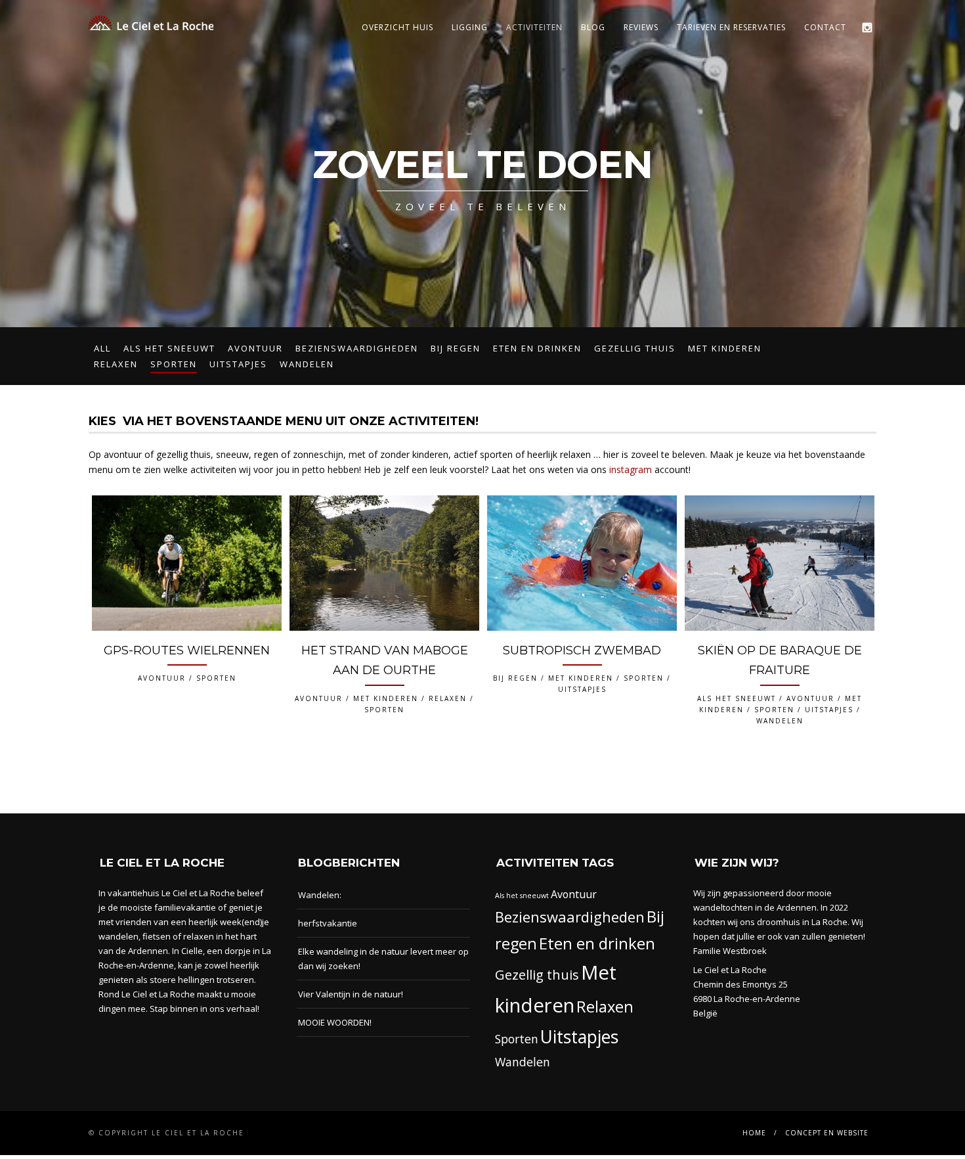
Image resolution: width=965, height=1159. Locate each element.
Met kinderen (724, 348)
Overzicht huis (397, 27)
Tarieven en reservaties (731, 27)
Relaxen (116, 364)
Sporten (173, 364)
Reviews (641, 27)
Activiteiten (534, 27)
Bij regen (456, 348)
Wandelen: (319, 895)
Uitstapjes (238, 364)
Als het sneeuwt (169, 348)
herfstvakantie (327, 923)
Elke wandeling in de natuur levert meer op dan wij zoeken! (383, 958)
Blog (593, 27)
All (102, 348)
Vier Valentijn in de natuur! (350, 994)
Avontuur (255, 348)
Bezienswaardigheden (356, 348)
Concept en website (826, 1132)
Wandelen (307, 364)
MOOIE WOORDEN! (335, 1022)
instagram (630, 469)
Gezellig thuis (635, 348)
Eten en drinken (537, 348)
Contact (825, 27)
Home (754, 1132)
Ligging (470, 27)
